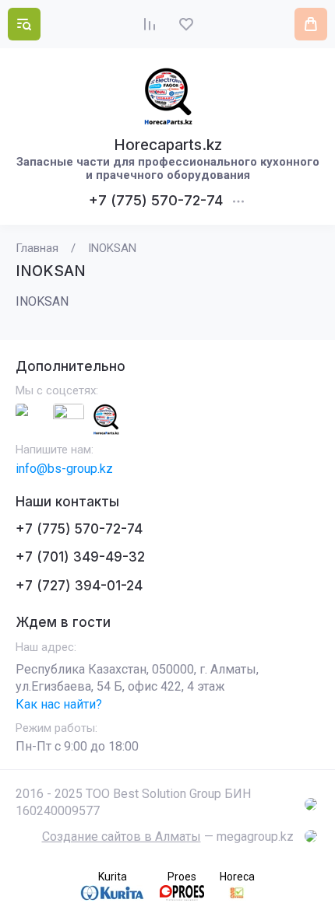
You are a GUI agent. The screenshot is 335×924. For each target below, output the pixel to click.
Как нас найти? (59, 704)
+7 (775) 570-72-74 (156, 200)
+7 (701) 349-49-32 (80, 557)
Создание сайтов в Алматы (121, 836)
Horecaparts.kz (168, 145)
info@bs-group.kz (64, 468)
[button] (24, 24)
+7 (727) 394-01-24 (79, 585)
